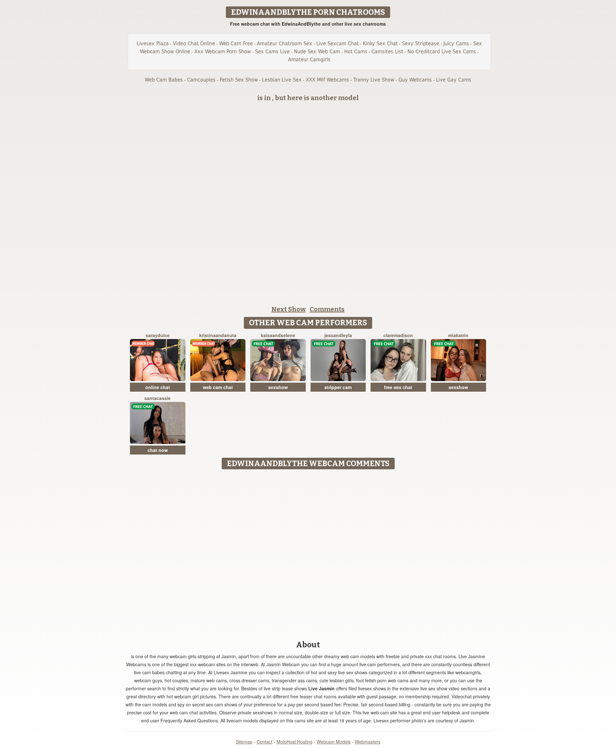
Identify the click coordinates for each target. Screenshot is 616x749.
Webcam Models (334, 741)
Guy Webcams (415, 80)
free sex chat (398, 387)
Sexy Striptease (420, 43)
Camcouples (201, 80)
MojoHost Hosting (294, 741)
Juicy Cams (456, 43)
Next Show (288, 309)
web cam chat (218, 387)
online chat (157, 387)
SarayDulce (158, 335)
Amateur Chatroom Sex (284, 43)
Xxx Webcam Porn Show (222, 51)
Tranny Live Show (373, 80)
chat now (158, 450)
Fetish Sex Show (239, 80)
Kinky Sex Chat (380, 43)
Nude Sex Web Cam (317, 51)
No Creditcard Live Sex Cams (441, 51)
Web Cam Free (236, 43)
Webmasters (368, 741)
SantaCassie (157, 398)
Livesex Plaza (153, 43)
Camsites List (387, 51)
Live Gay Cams (453, 80)
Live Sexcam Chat (337, 43)
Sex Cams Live (272, 51)
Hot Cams (355, 51)
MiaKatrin (458, 335)
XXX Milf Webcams (327, 80)
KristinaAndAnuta (217, 335)
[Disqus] (308, 552)
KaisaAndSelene (278, 335)
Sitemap (244, 741)
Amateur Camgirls (309, 59)
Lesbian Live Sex (282, 80)
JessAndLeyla (338, 335)
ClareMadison (398, 335)
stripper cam (338, 387)
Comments (327, 309)
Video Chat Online (194, 43)
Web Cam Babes (164, 80)
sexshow (278, 387)
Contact (264, 741)
